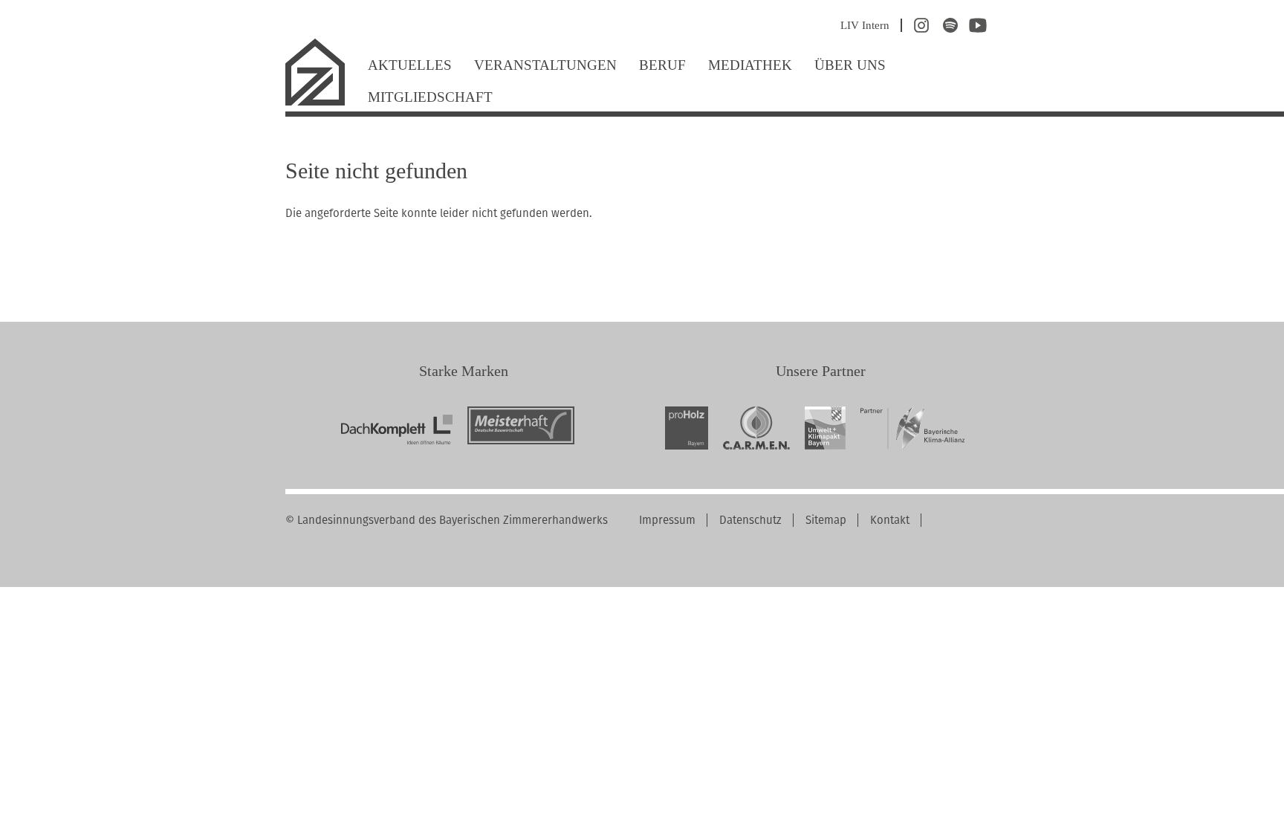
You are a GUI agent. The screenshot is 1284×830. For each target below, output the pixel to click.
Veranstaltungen (545, 65)
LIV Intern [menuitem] (864, 25)
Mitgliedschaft (430, 97)
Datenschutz (750, 520)
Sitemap (825, 520)
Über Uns (850, 65)
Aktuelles (410, 65)
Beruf (662, 65)
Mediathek (750, 65)
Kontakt (890, 520)
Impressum (667, 520)
